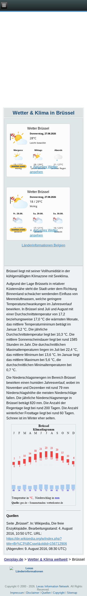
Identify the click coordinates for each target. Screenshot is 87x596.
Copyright (59, 592)
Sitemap (72, 592)
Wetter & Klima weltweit (48, 559)
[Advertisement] (43, 61)
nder (43, 245)
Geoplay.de (13, 559)
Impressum (17, 592)
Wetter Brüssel (38, 128)
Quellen (46, 592)
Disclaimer (32, 592)
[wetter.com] (18, 167)
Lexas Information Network (52, 586)
